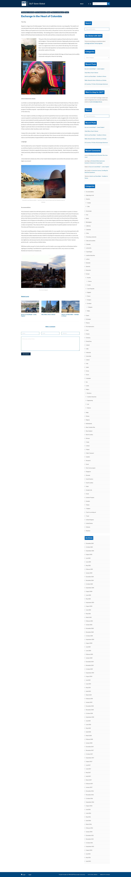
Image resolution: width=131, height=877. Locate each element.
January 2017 (89, 787)
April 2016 (88, 820)
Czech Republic (90, 288)
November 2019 (90, 665)
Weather (88, 530)
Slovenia (88, 475)
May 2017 (88, 772)
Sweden (88, 501)
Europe (87, 274)
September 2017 (90, 757)
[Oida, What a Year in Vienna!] (50, 307)
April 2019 (88, 691)
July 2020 (88, 646)
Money (87, 416)
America (88, 199)
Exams (87, 315)
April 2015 (88, 861)
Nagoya (88, 419)
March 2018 (89, 735)
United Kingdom (90, 519)
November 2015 (90, 839)
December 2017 (90, 746)
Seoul (87, 464)
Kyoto (87, 374)
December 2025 (90, 543)
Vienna (90, 281)
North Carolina (89, 434)
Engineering (90, 400)
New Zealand (89, 431)
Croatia (89, 285)
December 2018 (90, 706)
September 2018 (90, 717)
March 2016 (89, 824)
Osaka (87, 442)
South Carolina (89, 482)
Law (88, 404)
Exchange (88, 319)
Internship (88, 356)
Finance (88, 322)
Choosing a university (28, 12)
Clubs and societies (90, 240)
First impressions (40, 12)
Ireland (87, 359)
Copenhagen (89, 251)
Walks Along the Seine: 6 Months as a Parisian (95, 80)
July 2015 (88, 854)
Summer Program (90, 497)
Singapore (88, 471)
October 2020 (89, 635)
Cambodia (88, 229)
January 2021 (89, 624)
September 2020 (90, 639)
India (87, 348)
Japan (87, 367)
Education (88, 270)
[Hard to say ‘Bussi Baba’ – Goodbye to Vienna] (71, 307)
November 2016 (90, 794)
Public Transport (90, 453)
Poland (87, 449)
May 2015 (88, 857)
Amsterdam (89, 211)
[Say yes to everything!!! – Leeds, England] (30, 307)
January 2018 (89, 743)
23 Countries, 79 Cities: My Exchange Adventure (96, 84)
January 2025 (89, 573)
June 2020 (88, 650)
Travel (66, 12)
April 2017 (88, 776)
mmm (86, 155)
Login (24, 874)
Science (89, 408)
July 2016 (88, 809)
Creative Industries (91, 396)
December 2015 (90, 835)
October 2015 (89, 842)
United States (89, 523)
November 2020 (90, 632)
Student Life (89, 490)
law (87, 382)
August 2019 (89, 676)
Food (87, 330)
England (89, 292)
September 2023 (90, 602)
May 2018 (88, 728)
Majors (87, 389)
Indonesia (88, 352)
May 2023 (88, 613)
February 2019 (89, 698)
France (88, 296)
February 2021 (89, 621)
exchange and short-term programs (93, 43)
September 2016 (90, 802)
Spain (87, 486)
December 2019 (90, 661)
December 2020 (90, 628)
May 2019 (88, 687)
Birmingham (89, 222)
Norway (88, 438)
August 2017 (89, 761)
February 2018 (89, 739)
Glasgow (90, 307)
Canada (89, 202)
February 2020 (89, 654)
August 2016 (89, 805)
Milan (87, 412)
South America (89, 479)
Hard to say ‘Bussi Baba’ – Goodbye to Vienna (95, 76)
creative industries (90, 255)
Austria (89, 277)
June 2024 (88, 595)
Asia (87, 214)
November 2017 (90, 750)
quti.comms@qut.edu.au (96, 101)
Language (88, 378)
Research (88, 460)
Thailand (88, 508)
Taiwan (87, 504)
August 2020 (89, 643)
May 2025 (88, 565)
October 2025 (89, 547)
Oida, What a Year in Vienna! (48, 314)
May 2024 (88, 598)
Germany (88, 337)
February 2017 (89, 783)
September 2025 (90, 550)
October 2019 (89, 669)
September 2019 (90, 672)
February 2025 (89, 569)
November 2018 (90, 709)
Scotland (89, 303)
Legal (29, 874)
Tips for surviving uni (58, 12)
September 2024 (90, 587)
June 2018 (88, 724)
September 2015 (90, 846)
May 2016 (88, 817)
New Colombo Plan (90, 427)
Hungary (89, 299)
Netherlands (89, 423)
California (88, 225)
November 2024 (90, 580)
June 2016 (88, 813)
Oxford (87, 445)
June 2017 (88, 768)
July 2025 (88, 558)
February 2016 (89, 828)
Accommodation (90, 191)
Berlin (87, 218)
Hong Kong (88, 341)
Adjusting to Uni (90, 195)
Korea (87, 371)
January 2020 (89, 658)
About (81, 3)
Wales (88, 310)
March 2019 (89, 695)
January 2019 (89, 702)
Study (48, 12)
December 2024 (90, 576)
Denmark (88, 262)
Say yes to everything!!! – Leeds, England (94, 68)
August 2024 (89, 591)
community (88, 248)
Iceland (88, 345)
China (87, 233)
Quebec (88, 456)
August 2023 (89, 606)
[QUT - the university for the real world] (25, 3)
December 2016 (90, 791)
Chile (88, 206)
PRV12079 (71, 874)
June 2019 (88, 683)
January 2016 (89, 831)
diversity (88, 266)
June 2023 (88, 610)
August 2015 (89, 850)
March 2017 (89, 780)
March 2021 (89, 617)
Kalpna (86, 166)
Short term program (90, 468)
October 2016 (89, 798)
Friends (88, 334)
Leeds (87, 385)
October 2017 (89, 754)
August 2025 (89, 554)
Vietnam (88, 527)
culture (87, 259)
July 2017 (88, 765)
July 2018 (88, 720)
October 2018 (89, 713)
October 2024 (89, 584)
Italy (87, 363)
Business (89, 393)
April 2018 (88, 731)
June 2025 (88, 561)
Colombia (88, 244)
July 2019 (88, 680)
